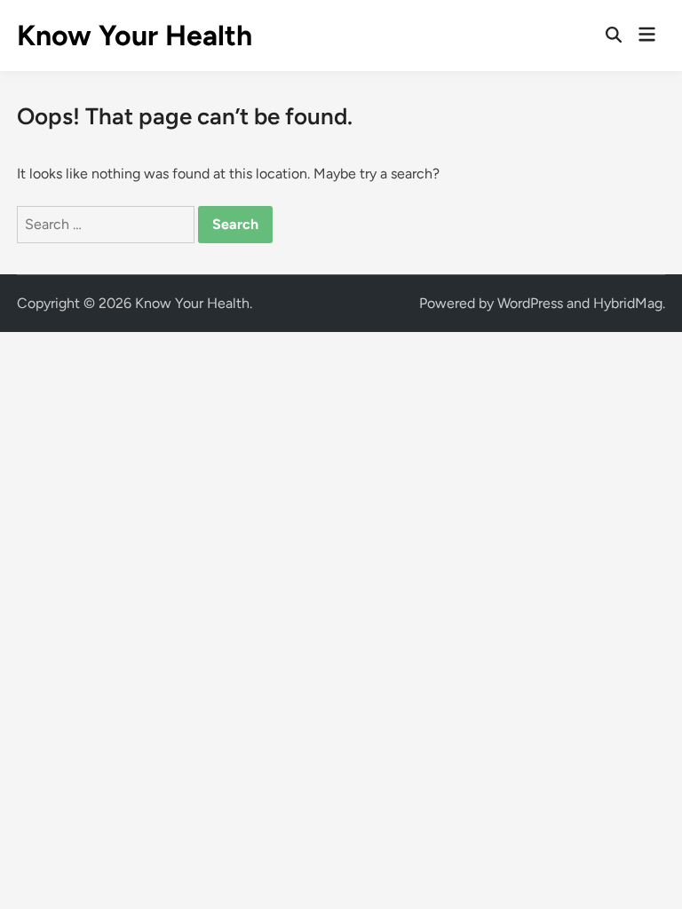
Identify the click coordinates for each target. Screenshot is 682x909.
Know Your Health (134, 35)
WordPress (530, 303)
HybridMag (627, 303)
